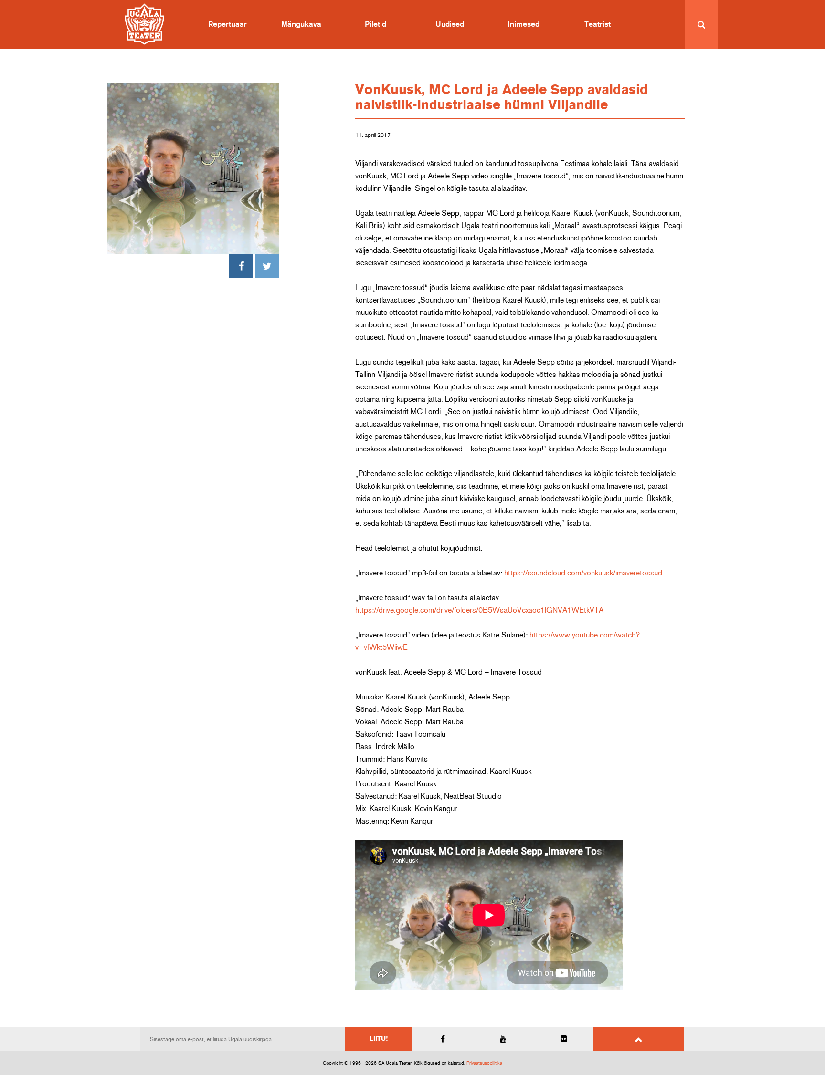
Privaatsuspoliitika (484, 1063)
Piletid (375, 24)
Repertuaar (227, 24)
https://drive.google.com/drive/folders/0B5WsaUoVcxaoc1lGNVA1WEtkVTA (479, 610)
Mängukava (301, 24)
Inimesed (523, 24)
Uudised (449, 24)
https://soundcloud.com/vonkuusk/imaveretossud (583, 573)
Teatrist (597, 24)
